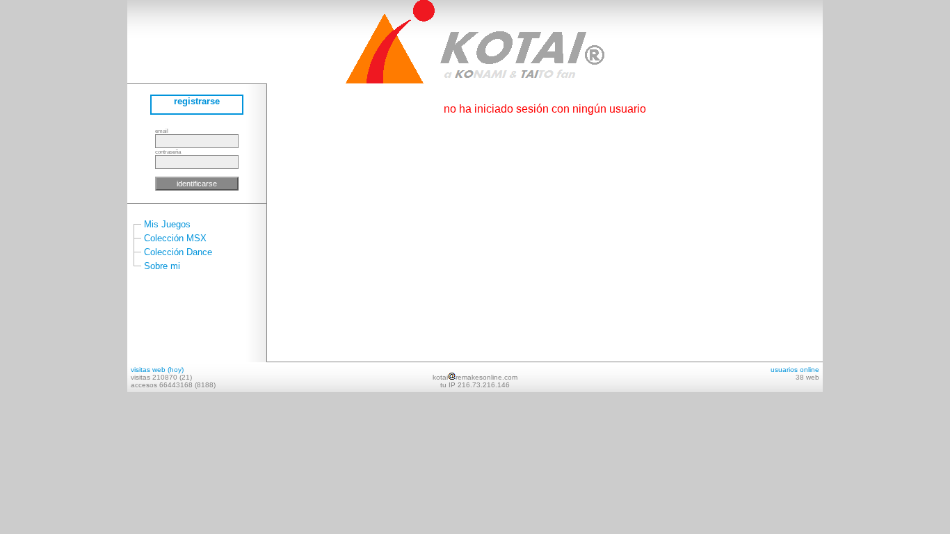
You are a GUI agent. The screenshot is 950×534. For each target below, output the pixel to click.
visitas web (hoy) (157, 369)
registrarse (197, 101)
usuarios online (795, 369)
